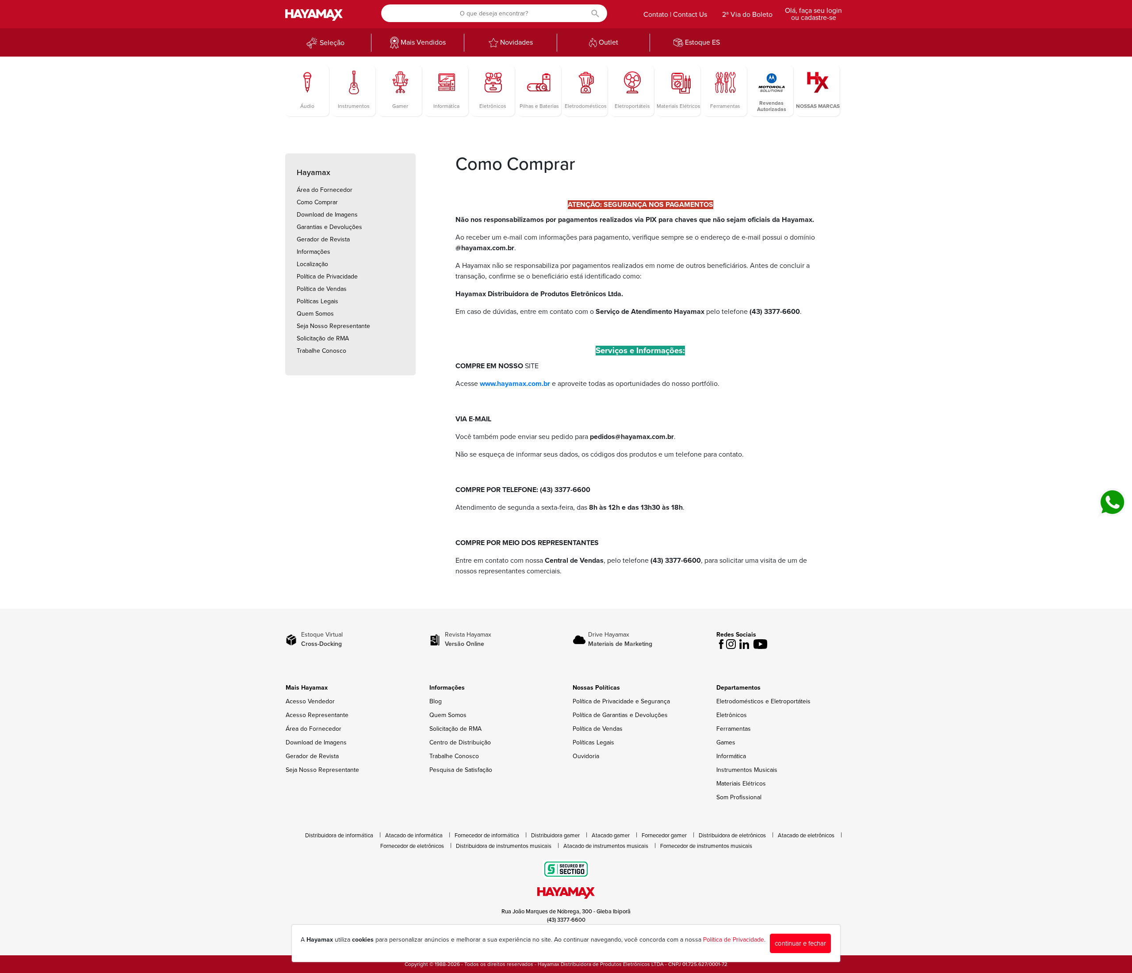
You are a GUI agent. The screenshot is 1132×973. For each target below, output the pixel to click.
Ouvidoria (586, 756)
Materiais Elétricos (741, 783)
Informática (731, 756)
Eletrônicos (731, 715)
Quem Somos (315, 313)
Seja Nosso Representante (333, 326)
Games (725, 742)
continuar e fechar (800, 943)
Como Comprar (317, 202)
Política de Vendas (322, 289)
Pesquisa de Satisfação (460, 770)
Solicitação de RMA (323, 338)
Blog (435, 701)
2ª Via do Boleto (747, 14)
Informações (313, 252)
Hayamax (313, 172)
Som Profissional (738, 797)
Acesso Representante (317, 715)
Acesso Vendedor (310, 701)
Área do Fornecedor (324, 190)
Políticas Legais (317, 301)
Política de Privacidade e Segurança (621, 701)
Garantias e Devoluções (329, 227)
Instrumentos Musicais (746, 770)
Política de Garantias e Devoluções (620, 715)
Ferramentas (733, 729)
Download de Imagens (327, 214)
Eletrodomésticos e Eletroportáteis (763, 701)
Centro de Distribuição (460, 742)
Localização (312, 264)
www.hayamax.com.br (515, 383)
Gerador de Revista (323, 239)
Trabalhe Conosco (321, 351)
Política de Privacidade (327, 276)
